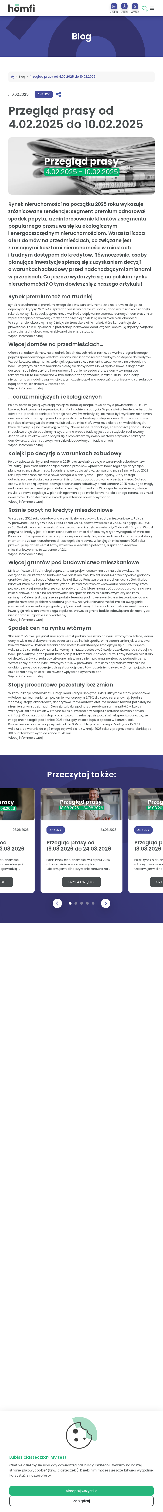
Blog (22, 76)
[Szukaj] (114, 6)
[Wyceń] (135, 6)
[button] (124, 8)
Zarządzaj (81, 1500)
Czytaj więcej (81, 882)
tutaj (39, 336)
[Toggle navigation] (152, 8)
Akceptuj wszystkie (81, 1490)
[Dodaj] (124, 6)
